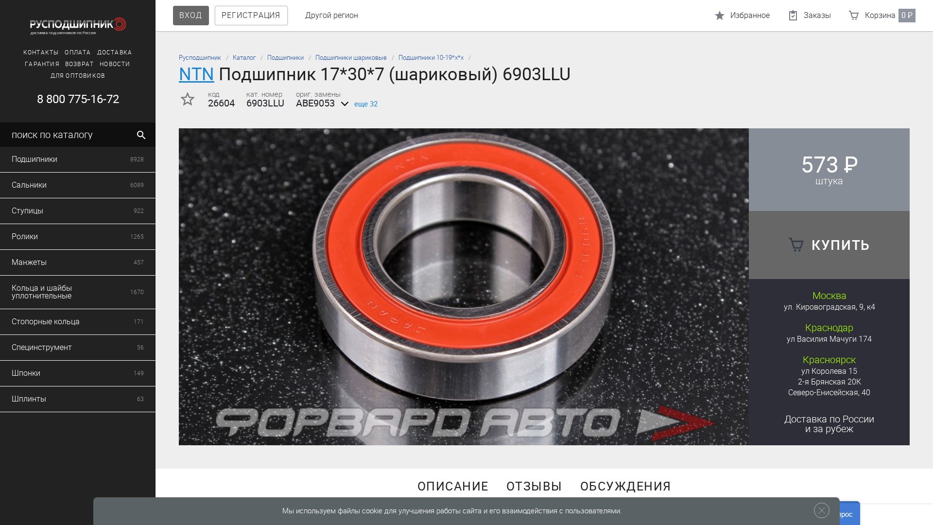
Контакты (41, 52)
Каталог (244, 57)
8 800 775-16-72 (78, 99)
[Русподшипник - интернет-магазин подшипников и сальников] (78, 26)
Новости (115, 64)
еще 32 (366, 104)
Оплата (78, 52)
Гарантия (42, 64)
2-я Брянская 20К (829, 381)
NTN (196, 74)
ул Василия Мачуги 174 (829, 339)
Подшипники (285, 57)
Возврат (79, 64)
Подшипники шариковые (351, 57)
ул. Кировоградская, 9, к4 (829, 307)
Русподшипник (200, 57)
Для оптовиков (78, 75)
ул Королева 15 (829, 371)
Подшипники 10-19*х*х (431, 57)
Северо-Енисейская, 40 (829, 392)
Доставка (115, 52)
